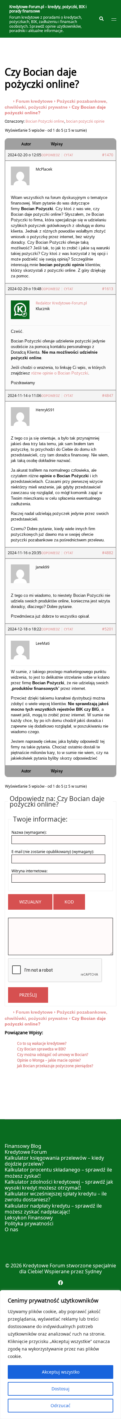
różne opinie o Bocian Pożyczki (59, 373)
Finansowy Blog (23, 1146)
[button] (101, 18)
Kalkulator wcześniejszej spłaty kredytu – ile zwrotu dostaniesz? (56, 1196)
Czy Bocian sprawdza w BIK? (41, 1049)
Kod (69, 902)
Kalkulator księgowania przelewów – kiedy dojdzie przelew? (54, 1160)
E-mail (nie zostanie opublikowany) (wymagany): (52, 851)
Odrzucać (60, 1405)
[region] (60, 1354)
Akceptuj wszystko (60, 1372)
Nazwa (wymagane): (29, 832)
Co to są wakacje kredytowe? (41, 1043)
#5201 (107, 629)
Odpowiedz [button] (50, 155)
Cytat (68, 155)
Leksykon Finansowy (29, 1217)
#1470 (107, 155)
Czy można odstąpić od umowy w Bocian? (52, 1054)
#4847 (107, 395)
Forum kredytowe (34, 101)
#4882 (107, 552)
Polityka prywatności (29, 1223)
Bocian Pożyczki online (44, 121)
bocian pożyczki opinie (85, 121)
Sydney (93, 1271)
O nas (11, 1229)
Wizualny (30, 902)
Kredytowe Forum (26, 1151)
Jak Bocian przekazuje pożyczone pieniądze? (55, 1065)
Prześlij (28, 995)
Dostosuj (60, 1389)
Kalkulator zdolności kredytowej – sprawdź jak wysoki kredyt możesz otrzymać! (59, 1184)
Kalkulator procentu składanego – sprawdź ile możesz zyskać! (58, 1172)
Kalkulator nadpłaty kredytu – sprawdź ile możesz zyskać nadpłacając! (53, 1208)
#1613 (107, 288)
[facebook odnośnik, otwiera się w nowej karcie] (60, 1282)
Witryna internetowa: (29, 871)
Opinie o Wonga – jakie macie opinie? (49, 1060)
